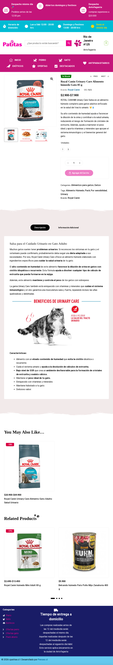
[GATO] (60, 60)
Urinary (64, 194)
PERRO (42, 60)
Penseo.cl (42, 659)
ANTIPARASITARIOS (98, 63)
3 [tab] (59, 598)
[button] (52, 78)
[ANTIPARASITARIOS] (84, 63)
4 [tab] (61, 598)
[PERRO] (35, 60)
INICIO (18, 60)
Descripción (40, 227)
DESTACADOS (67, 66)
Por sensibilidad (99, 190)
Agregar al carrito (80, 173)
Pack (87, 190)
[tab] (40, 228)
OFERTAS (42, 66)
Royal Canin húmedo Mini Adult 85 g (22, 585)
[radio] (63, 149)
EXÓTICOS (17, 66)
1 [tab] (53, 598)
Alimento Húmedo (75, 190)
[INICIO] (11, 60)
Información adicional (68, 227)
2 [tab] (56, 598)
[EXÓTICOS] (8, 66)
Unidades (65, 143)
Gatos (97, 185)
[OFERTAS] (33, 66)
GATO (67, 60)
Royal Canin (74, 89)
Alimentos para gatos (82, 185)
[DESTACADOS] (56, 66)
